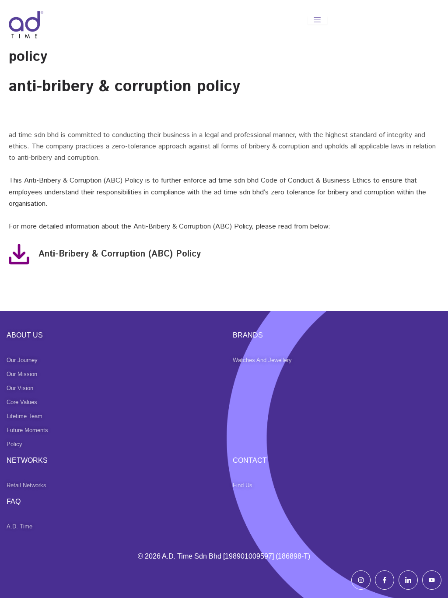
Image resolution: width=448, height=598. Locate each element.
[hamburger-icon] (317, 20)
